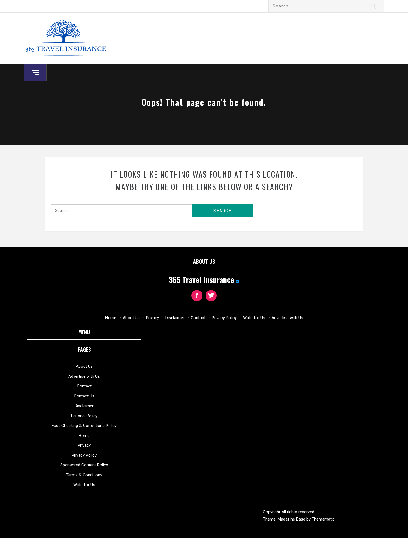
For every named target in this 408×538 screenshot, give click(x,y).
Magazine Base (292, 519)
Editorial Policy (84, 415)
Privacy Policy (224, 317)
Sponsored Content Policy (84, 464)
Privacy (152, 317)
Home (110, 317)
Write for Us (254, 317)
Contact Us (84, 396)
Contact (198, 317)
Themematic (323, 519)
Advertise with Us (287, 317)
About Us (131, 317)
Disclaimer (174, 317)
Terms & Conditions (84, 474)
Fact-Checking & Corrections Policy (84, 425)
